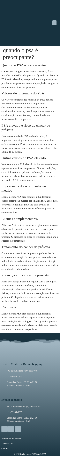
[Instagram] (4, 429)
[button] (54, 22)
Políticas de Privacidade (11, 439)
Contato (4, 448)
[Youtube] (18, 429)
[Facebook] (11, 429)
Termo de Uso (7, 444)
